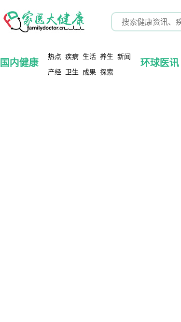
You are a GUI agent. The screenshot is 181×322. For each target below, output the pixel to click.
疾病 (72, 56)
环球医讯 (159, 63)
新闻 (124, 56)
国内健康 (19, 63)
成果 (89, 72)
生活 (89, 56)
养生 (106, 56)
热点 (54, 56)
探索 (106, 72)
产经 (54, 72)
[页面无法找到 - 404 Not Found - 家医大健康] (43, 22)
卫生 (72, 72)
